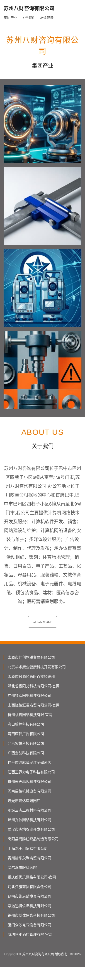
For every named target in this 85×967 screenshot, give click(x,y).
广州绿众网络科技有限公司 (29, 696)
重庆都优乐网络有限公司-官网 (32, 877)
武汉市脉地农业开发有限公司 (31, 829)
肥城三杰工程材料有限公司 (29, 810)
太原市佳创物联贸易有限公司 (31, 657)
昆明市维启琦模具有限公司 (29, 896)
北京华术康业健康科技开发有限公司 (37, 667)
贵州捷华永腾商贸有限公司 (29, 858)
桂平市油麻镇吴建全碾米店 (29, 762)
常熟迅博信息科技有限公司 (29, 906)
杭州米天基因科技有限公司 (29, 782)
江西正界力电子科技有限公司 (31, 772)
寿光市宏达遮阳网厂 (24, 801)
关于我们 (28, 18)
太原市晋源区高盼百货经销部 (31, 676)
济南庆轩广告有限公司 (26, 734)
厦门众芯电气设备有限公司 (29, 925)
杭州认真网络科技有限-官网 (30, 715)
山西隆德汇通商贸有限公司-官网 (34, 705)
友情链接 (46, 18)
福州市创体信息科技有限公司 (31, 915)
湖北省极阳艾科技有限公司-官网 (34, 686)
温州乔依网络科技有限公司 (29, 820)
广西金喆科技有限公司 (26, 753)
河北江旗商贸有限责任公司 (29, 887)
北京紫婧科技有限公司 (26, 743)
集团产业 (10, 18)
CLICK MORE (42, 622)
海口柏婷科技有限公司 (26, 724)
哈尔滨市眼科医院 (22, 868)
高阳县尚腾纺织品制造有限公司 (33, 839)
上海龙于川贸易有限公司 (28, 849)
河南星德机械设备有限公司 (29, 791)
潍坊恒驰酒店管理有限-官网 (30, 935)
